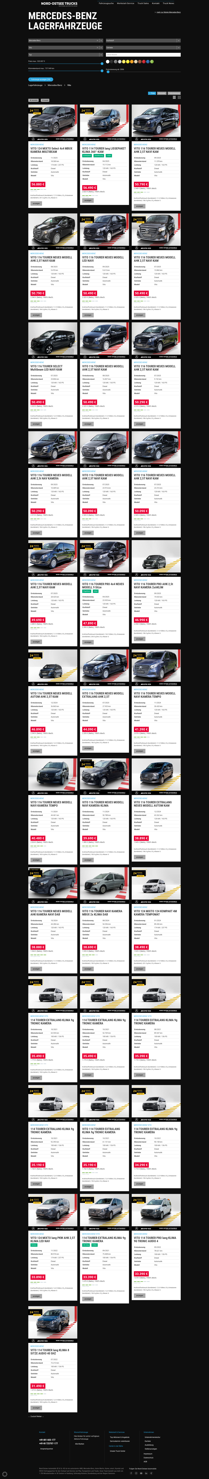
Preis (153, 93)
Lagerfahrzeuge (35, 85)
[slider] (102, 63)
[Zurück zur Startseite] (59, 4)
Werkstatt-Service (125, 3)
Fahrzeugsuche (106, 3)
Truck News (168, 3)
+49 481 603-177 (47, 1439)
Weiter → (40, 1416)
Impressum (148, 1454)
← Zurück (32, 1416)
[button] (101, 40)
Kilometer (161, 93)
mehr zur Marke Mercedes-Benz (169, 12)
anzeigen (36, 203)
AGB (145, 1462)
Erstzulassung (174, 93)
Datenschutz (148, 1458)
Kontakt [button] (156, 3)
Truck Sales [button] (143, 3)
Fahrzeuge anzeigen (40, 79)
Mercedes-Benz (55, 85)
